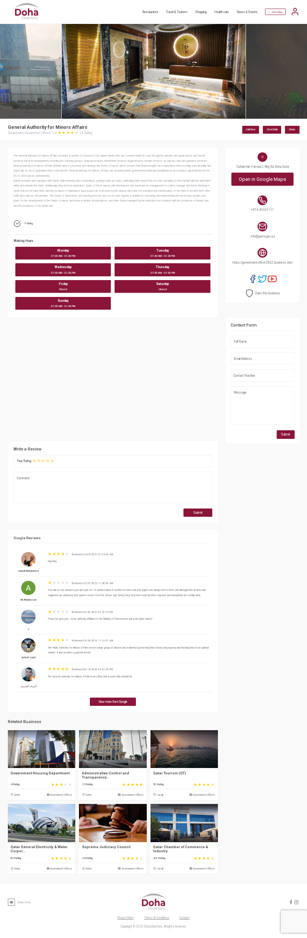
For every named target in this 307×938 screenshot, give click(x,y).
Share (292, 129)
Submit (198, 512)
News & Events (247, 12)
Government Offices (61, 794)
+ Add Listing (275, 11)
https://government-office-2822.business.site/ (262, 262)
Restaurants (150, 12)
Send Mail (272, 129)
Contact (184, 918)
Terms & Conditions (156, 918)
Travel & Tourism (176, 12)
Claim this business (267, 293)
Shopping (201, 12)
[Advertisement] (113, 380)
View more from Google (112, 702)
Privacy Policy (126, 918)
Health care (221, 12)
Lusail (160, 794)
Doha (17, 794)
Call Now (250, 129)
